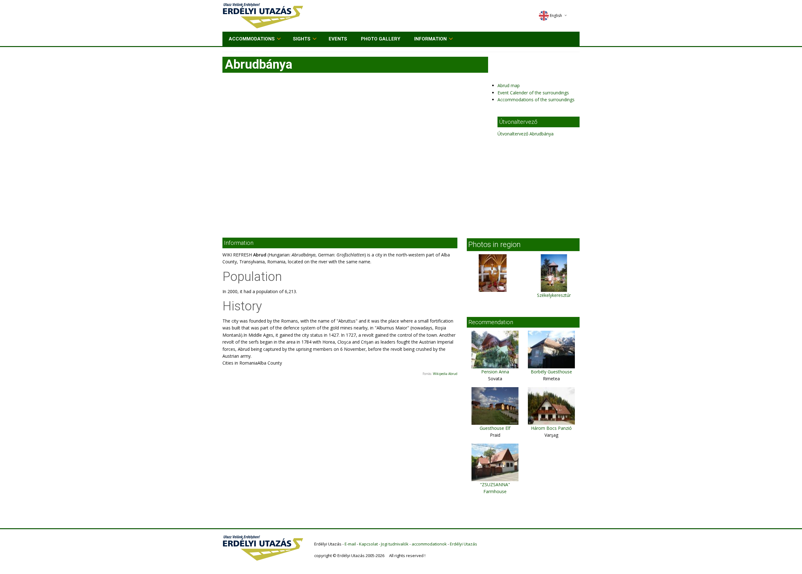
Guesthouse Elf (495, 428)
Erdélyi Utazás (463, 544)
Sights (301, 39)
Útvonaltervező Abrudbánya (525, 134)
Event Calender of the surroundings (533, 93)
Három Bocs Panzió (551, 428)
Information (430, 39)
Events (338, 39)
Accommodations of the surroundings (536, 100)
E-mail (350, 544)
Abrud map (508, 85)
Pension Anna (495, 372)
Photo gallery (380, 39)
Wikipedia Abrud (445, 373)
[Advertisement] (401, 184)
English (556, 15)
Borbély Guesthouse (551, 372)
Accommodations (252, 39)
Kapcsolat (368, 544)
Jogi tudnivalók (395, 544)
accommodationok (429, 544)
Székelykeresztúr (554, 295)
